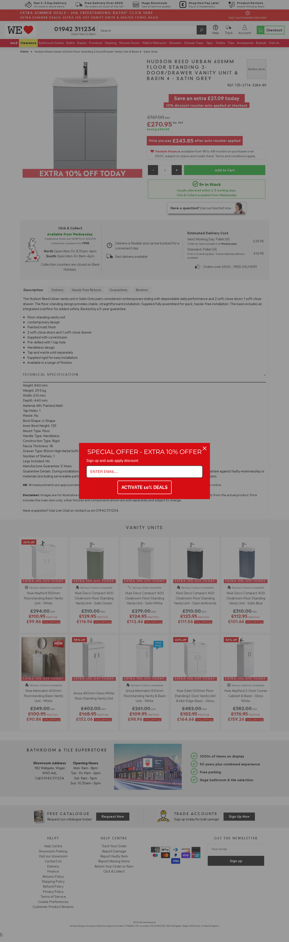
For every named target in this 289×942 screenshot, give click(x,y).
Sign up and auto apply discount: (112, 461)
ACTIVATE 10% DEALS (144, 487)
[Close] (204, 448)
